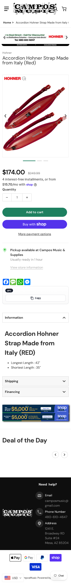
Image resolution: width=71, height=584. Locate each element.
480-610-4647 (56, 517)
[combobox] (13, 578)
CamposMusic (28, 577)
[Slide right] (66, 37)
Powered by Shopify (48, 577)
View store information (26, 267)
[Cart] (64, 9)
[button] (6, 9)
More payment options (34, 234)
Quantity (9, 189)
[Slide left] (4, 37)
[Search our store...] (56, 9)
